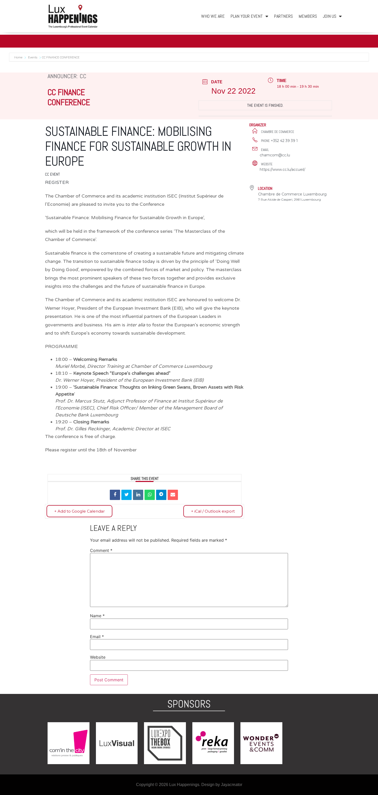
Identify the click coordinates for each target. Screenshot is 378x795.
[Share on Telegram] (161, 495)
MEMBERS (308, 16)
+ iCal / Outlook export (213, 511)
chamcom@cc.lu (275, 155)
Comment (101, 550)
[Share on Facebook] (115, 495)
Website (97, 657)
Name (97, 616)
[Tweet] (126, 495)
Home (18, 57)
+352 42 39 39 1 (284, 140)
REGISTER (57, 182)
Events (32, 57)
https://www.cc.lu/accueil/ (282, 169)
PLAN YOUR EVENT (246, 16)
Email (97, 637)
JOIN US (329, 16)
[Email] (173, 495)
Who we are (213, 16)
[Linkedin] (138, 495)
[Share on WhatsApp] (150, 495)
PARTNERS (283, 16)
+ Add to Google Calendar (79, 511)
